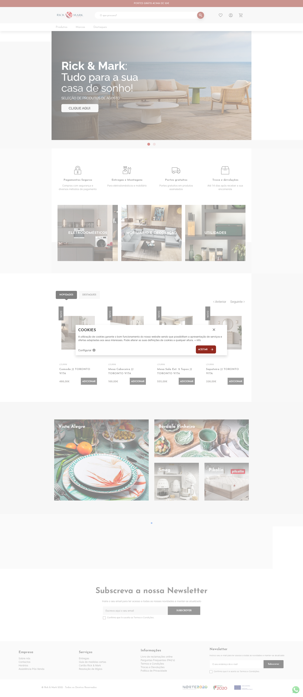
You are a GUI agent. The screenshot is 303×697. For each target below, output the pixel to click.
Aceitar (206, 349)
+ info (197, 340)
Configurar (87, 350)
